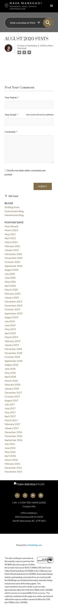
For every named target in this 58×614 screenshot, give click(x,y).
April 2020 (10, 285)
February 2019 (12, 341)
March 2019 (11, 337)
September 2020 (13, 265)
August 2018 (11, 364)
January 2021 (12, 249)
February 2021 (12, 246)
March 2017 (11, 420)
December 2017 (13, 392)
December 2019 (13, 301)
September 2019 (13, 313)
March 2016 (11, 459)
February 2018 (12, 384)
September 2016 (13, 440)
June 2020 (10, 277)
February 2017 (12, 424)
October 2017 (12, 396)
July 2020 (10, 273)
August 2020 (11, 269)
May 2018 (10, 372)
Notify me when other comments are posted (25, 172)
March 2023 (11, 230)
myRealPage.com (34, 545)
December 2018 (13, 348)
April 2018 (10, 376)
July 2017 (10, 404)
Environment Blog (14, 211)
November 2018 (13, 352)
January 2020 (12, 297)
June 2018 (10, 368)
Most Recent (11, 226)
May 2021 (10, 234)
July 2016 (10, 443)
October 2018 (12, 356)
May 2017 (10, 412)
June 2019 (10, 325)
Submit (42, 186)
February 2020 (12, 293)
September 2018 (13, 360)
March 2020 (11, 289)
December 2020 (13, 253)
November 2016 (13, 435)
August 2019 (11, 317)
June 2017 (10, 408)
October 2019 (12, 309)
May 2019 (10, 329)
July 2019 (10, 321)
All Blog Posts (12, 207)
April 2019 (10, 333)
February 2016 (12, 463)
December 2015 (13, 467)
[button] (17, 495)
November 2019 (13, 305)
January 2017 (12, 428)
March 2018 (11, 380)
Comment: (10, 131)
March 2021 (11, 242)
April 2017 (10, 416)
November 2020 (13, 257)
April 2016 (10, 455)
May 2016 (10, 451)
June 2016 (10, 447)
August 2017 (11, 400)
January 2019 (12, 344)
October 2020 (12, 261)
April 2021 (10, 238)
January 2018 (12, 388)
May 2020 (10, 281)
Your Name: (11, 97)
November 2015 (13, 471)
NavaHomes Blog (14, 215)
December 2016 (13, 432)
